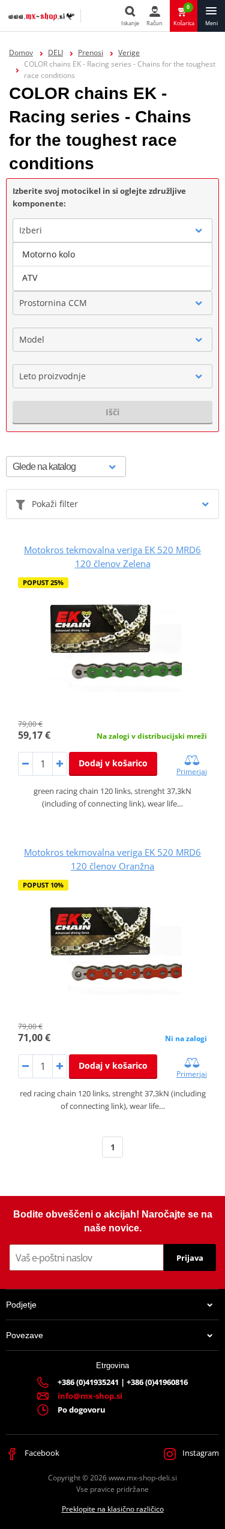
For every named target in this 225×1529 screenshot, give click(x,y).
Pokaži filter (55, 503)
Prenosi (90, 52)
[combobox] (112, 230)
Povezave (24, 1335)
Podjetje (21, 1304)
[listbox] (112, 266)
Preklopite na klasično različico (113, 1509)
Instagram (200, 1452)
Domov (21, 52)
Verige (129, 52)
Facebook (41, 1452)
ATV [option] (29, 277)
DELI (55, 52)
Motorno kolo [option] (48, 254)
